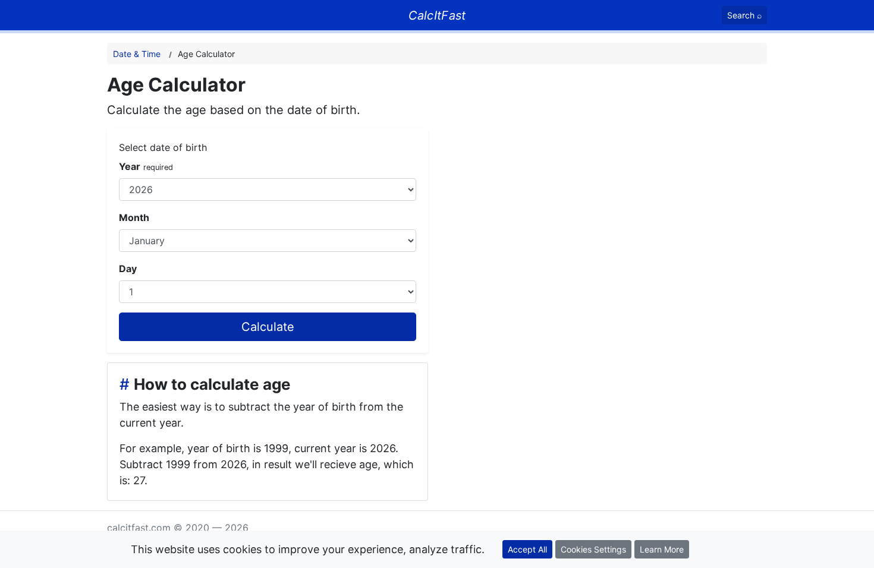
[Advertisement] (634, 157)
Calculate (267, 327)
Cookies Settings (593, 549)
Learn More (662, 549)
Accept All (527, 549)
